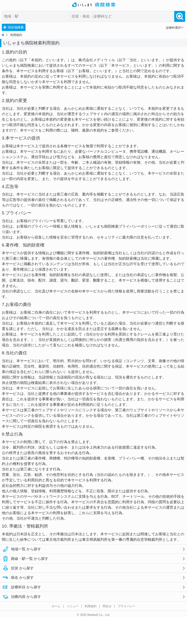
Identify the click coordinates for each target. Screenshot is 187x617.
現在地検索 (16, 27)
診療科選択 (173, 27)
